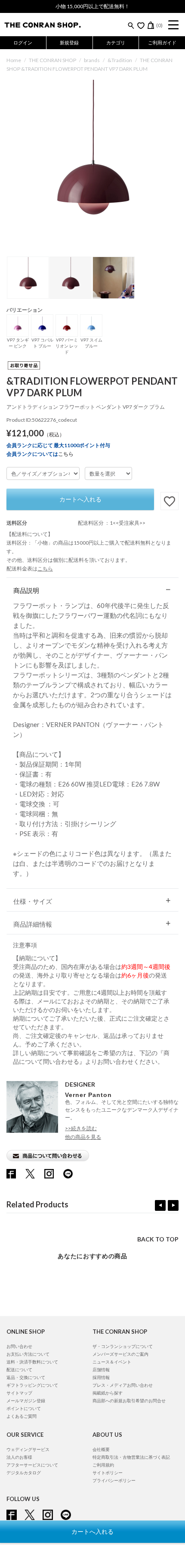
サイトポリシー (107, 1472)
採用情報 (101, 1377)
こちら (66, 454)
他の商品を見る (83, 1137)
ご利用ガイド (162, 42)
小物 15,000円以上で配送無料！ (93, 6)
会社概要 (101, 1449)
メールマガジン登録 (25, 1400)
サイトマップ (19, 1392)
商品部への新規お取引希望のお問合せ (129, 1400)
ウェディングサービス (27, 1449)
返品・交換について (25, 1377)
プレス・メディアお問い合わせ (122, 1385)
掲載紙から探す (107, 1392)
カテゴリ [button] (115, 42)
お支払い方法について (27, 1354)
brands (92, 60)
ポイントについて (23, 1408)
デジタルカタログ (23, 1472)
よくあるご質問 (21, 1416)
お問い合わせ (19, 1346)
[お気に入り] (141, 25)
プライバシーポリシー (114, 1480)
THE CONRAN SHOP (52, 60)
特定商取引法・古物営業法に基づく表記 (131, 1457)
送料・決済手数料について (32, 1361)
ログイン (22, 42)
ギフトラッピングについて (32, 1385)
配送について (19, 1369)
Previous (160, 1205)
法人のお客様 (19, 1457)
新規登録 (69, 42)
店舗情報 (101, 1369)
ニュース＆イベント (111, 1361)
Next (173, 1205)
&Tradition (120, 60)
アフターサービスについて (32, 1464)
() (159, 25)
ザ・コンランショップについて (122, 1346)
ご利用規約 (103, 1464)
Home (13, 60)
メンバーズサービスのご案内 (120, 1354)
